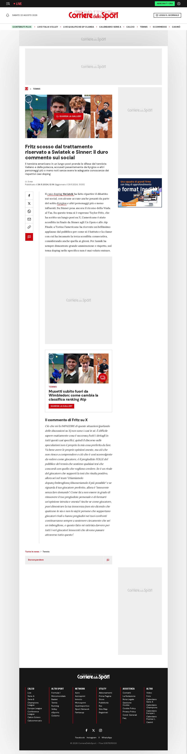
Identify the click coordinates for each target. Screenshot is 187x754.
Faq (124, 718)
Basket (54, 699)
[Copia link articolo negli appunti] (29, 227)
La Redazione (129, 696)
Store (101, 699)
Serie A (31, 696)
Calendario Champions (151, 706)
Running (55, 706)
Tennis (144, 27)
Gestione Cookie (127, 703)
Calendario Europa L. (151, 712)
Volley (54, 709)
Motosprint (80, 702)
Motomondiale (58, 696)
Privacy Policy (129, 711)
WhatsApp (107, 737)
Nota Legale (128, 699)
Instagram (91, 737)
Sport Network (82, 709)
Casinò (176, 27)
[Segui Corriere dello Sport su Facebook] (86, 730)
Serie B (31, 699)
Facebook (80, 737)
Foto (148, 696)
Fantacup (79, 712)
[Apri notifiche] (7, 15)
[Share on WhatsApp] (29, 211)
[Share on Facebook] (29, 196)
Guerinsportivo (82, 706)
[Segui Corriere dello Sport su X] (93, 730)
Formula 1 (55, 692)
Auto (77, 692)
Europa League (35, 708)
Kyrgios (61, 203)
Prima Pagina (105, 696)
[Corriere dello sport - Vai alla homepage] (93, 15)
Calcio (130, 27)
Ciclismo (55, 715)
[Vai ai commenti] (29, 237)
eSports (55, 712)
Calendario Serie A (110, 27)
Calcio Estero (34, 717)
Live (19, 4)
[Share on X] (29, 203)
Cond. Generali (130, 715)
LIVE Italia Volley (47, 27)
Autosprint (80, 696)
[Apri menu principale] (8, 4)
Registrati (103, 712)
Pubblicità (103, 702)
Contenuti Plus (22, 27)
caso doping (60, 194)
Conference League (33, 712)
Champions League (33, 703)
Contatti (127, 692)
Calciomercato (35, 720)
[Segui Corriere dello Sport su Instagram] (100, 730)
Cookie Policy (129, 708)
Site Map (103, 709)
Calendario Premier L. (151, 717)
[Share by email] (29, 219)
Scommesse (160, 27)
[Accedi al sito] (179, 4)
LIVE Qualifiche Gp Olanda (78, 27)
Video (149, 692)
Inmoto (78, 699)
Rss (100, 706)
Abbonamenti (105, 692)
